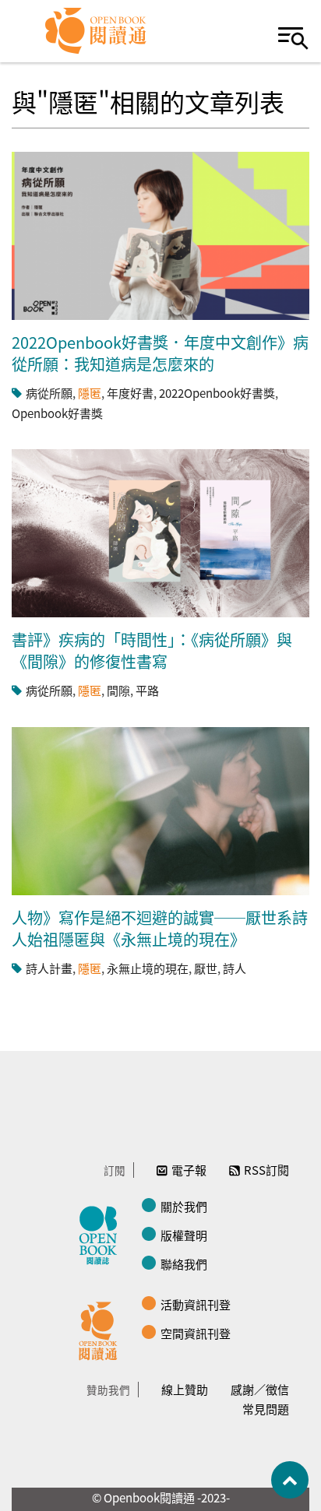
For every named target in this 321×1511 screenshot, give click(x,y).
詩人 (234, 968)
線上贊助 (184, 1389)
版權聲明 (183, 1235)
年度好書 (130, 393)
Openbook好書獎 (57, 413)
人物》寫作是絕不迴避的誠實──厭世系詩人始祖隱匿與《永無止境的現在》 (160, 928)
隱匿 (89, 393)
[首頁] (96, 31)
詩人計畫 (49, 968)
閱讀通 (102, 1329)
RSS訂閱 (266, 1169)
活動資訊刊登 (195, 1304)
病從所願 (49, 393)
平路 (147, 690)
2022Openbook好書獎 (217, 393)
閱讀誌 (102, 1233)
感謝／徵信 (260, 1389)
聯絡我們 (183, 1264)
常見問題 (265, 1408)
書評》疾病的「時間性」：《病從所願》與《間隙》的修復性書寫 (152, 650)
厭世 (205, 968)
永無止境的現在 (148, 968)
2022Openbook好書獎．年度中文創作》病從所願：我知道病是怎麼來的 (160, 353)
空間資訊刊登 (195, 1333)
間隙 (118, 690)
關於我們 (183, 1206)
